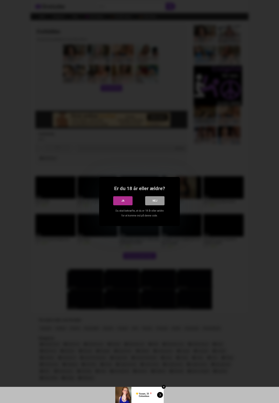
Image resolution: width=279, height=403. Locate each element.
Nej (155, 200)
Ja (122, 200)
